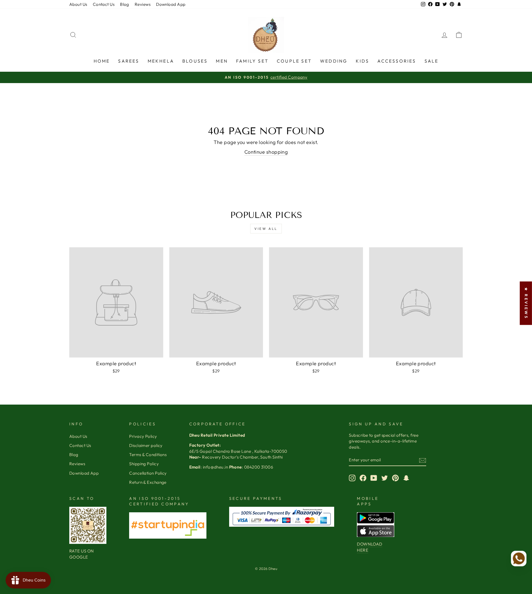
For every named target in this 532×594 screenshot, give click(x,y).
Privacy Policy (143, 436)
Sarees (128, 61)
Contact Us (104, 4)
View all (266, 229)
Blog (124, 4)
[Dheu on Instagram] (352, 477)
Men (222, 61)
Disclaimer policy (146, 445)
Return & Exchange (148, 482)
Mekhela (161, 61)
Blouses (195, 61)
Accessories (396, 61)
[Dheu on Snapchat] (406, 477)
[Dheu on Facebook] (363, 477)
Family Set (252, 61)
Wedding (333, 61)
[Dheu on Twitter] (384, 477)
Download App (170, 4)
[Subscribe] (422, 460)
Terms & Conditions (148, 454)
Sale (431, 61)
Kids (362, 61)
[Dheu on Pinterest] (395, 477)
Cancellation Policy (148, 473)
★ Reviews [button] (526, 303)
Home (102, 61)
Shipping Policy (144, 463)
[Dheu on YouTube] (373, 477)
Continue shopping (266, 152)
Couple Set (294, 61)
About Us (78, 4)
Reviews (142, 4)
